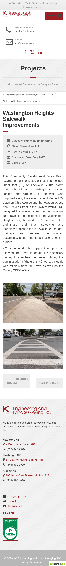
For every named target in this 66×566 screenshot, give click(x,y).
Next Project (48, 382)
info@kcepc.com (17, 496)
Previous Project (16, 381)
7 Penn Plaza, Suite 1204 (20, 444)
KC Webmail (14, 506)
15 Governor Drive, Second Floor (25, 459)
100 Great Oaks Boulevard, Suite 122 (27, 475)
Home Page (14, 501)
